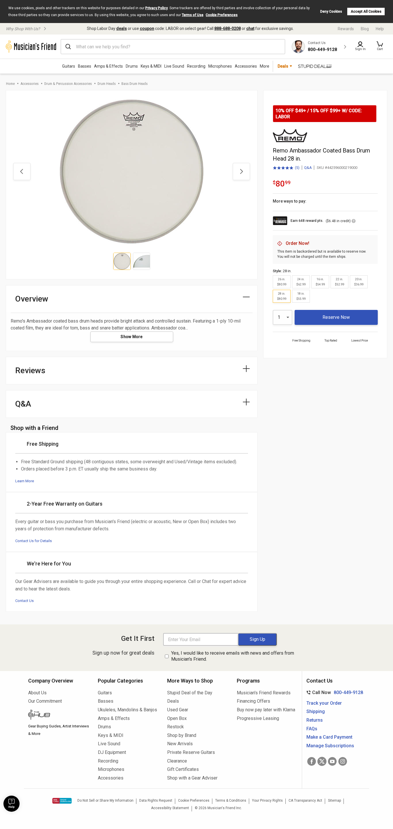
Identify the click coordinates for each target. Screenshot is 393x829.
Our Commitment (45, 701)
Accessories (246, 66)
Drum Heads (107, 83)
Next (241, 171)
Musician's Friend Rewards (264, 692)
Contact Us (24, 601)
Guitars (68, 66)
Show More (132, 336)
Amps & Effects (108, 66)
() (286, 168)
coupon (147, 28)
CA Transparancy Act (305, 800)
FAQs (311, 728)
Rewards (346, 28)
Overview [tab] (31, 299)
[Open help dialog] (11, 804)
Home (10, 83)
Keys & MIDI (151, 66)
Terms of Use (192, 15)
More (264, 66)
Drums (132, 66)
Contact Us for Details (33, 541)
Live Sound (174, 66)
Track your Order (324, 703)
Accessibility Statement (170, 808)
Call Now (333, 692)
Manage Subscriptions (330, 745)
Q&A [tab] (23, 404)
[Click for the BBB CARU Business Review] (62, 801)
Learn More (24, 481)
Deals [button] (283, 66)
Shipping (315, 711)
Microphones (220, 66)
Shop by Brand (181, 735)
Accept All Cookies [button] (366, 11)
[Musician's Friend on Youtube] (332, 761)
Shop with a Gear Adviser (192, 778)
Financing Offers (253, 701)
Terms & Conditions (230, 800)
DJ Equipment (112, 752)
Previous (21, 171)
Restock (175, 726)
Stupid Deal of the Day (189, 692)
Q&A (308, 167)
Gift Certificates (183, 769)
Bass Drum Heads (134, 83)
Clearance (177, 761)
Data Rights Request (155, 800)
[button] (379, 46)
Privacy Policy (156, 8)
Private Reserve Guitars (191, 752)
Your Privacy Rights (267, 800)
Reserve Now (336, 317)
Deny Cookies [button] (331, 11)
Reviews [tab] (30, 370)
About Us (37, 692)
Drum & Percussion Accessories (68, 83)
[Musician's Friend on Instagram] (342, 761)
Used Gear (177, 709)
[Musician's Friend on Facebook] (311, 761)
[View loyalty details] (354, 222)
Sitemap (334, 800)
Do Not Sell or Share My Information (105, 800)
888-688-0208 (227, 28)
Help (380, 28)
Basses (84, 66)
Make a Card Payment (329, 737)
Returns (314, 720)
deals (121, 28)
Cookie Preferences (222, 15)
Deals (173, 701)
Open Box (177, 718)
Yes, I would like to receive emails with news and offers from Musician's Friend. (232, 656)
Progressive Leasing (258, 718)
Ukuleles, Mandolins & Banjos (127, 709)
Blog (365, 28)
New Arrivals (180, 743)
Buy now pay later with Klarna (266, 709)
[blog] (58, 715)
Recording (196, 66)
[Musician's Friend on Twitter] (322, 761)
